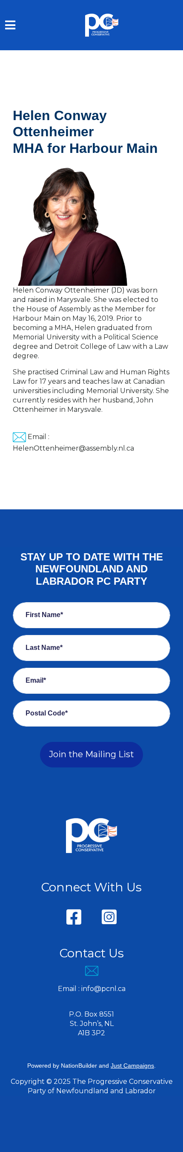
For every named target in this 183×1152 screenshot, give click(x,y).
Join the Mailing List (91, 754)
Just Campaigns (132, 1065)
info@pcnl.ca (103, 989)
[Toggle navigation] (10, 25)
